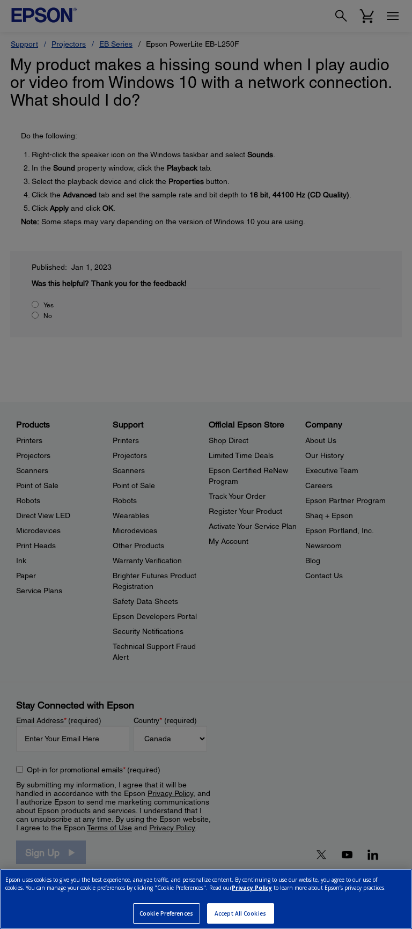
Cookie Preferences (166, 913)
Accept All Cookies (240, 913)
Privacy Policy (252, 887)
